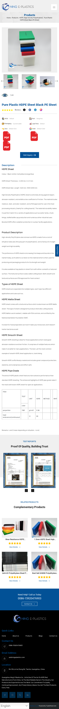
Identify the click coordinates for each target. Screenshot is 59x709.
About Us (16, 636)
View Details (13, 547)
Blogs (41, 636)
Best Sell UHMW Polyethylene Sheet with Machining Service (44, 573)
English (5, 706)
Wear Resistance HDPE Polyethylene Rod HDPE (15, 539)
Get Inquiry (28, 155)
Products (15, 18)
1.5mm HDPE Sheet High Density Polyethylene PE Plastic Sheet (44, 539)
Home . (9, 18)
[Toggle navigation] (54, 7)
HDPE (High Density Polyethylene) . (31, 18)
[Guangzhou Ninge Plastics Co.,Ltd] (18, 6)
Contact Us (28, 604)
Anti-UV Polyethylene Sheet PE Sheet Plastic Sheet (14, 573)
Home (4, 636)
